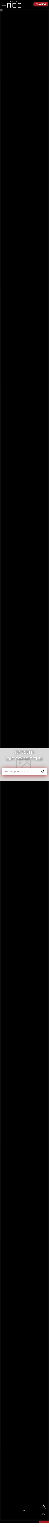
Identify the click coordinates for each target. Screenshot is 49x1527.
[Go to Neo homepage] (14, 8)
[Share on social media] (43, 1506)
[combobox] (24, 771)
